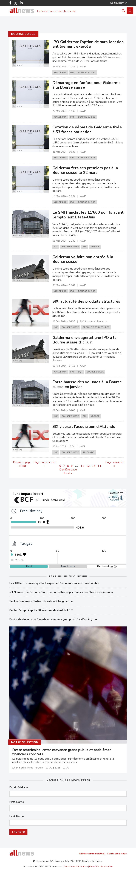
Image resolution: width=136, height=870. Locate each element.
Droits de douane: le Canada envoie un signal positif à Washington (53, 619)
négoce (94, 246)
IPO (72, 72)
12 (88, 466)
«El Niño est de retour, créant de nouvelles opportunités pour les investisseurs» (61, 592)
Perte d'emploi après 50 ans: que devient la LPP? (41, 610)
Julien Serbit (19, 767)
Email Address (18, 787)
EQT (80, 371)
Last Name (16, 816)
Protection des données (101, 866)
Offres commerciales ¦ (92, 853)
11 (82, 466)
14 (99, 466)
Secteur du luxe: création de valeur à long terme (41, 601)
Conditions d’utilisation (76, 866)
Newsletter (120, 2)
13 (93, 466)
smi (84, 246)
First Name (16, 802)
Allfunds (88, 452)
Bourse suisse (23, 34)
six (56, 246)
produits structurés (96, 327)
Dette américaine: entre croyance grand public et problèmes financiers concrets (61, 752)
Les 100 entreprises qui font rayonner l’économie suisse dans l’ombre (54, 583)
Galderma (60, 72)
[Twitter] (15, 3)
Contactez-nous (117, 853)
